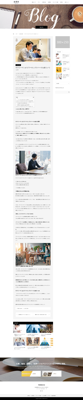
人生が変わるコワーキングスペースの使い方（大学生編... (66, 62)
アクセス (49, 395)
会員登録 (32, 395)
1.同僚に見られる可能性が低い (22, 103)
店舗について (34, 2)
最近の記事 (59, 51)
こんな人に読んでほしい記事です (24, 99)
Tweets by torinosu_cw (59, 87)
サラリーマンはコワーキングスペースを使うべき (25, 106)
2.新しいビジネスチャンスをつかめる (23, 104)
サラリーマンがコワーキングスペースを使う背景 (25, 100)
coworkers (21, 308)
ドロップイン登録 (55, 2)
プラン (39, 2)
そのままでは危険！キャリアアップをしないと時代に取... (66, 76)
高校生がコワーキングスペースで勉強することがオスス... (66, 56)
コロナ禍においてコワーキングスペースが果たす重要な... (66, 69)
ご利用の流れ (44, 2)
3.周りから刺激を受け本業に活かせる (23, 105)
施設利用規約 (54, 395)
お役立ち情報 (26, 308)
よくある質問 (44, 395)
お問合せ (28, 395)
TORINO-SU (41, 385)
